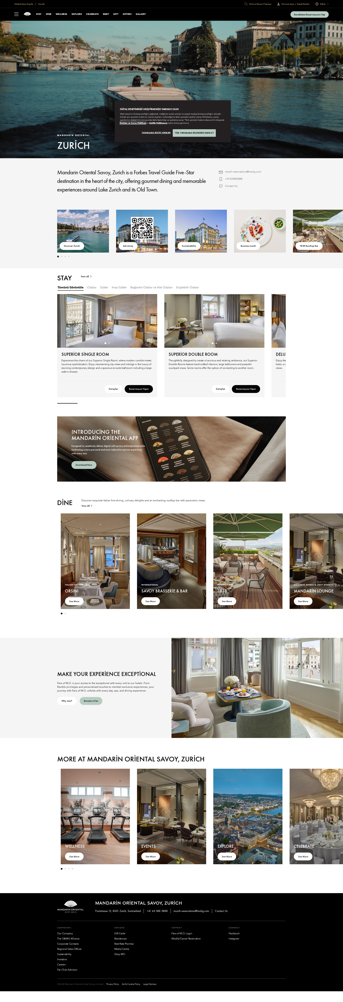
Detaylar (113, 388)
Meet (106, 14)
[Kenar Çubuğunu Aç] (16, 14)
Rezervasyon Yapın (139, 388)
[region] (173, 121)
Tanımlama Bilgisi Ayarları (156, 132)
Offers (127, 14)
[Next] (275, 230)
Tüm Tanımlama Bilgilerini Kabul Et (194, 133)
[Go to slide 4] (69, 256)
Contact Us (231, 186)
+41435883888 (233, 179)
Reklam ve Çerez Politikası (133, 123)
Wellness (61, 14)
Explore (77, 14)
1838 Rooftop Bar (309, 245)
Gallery (141, 14)
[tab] (71, 288)
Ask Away (128, 245)
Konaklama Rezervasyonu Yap (309, 14)
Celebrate (92, 14)
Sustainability (189, 245)
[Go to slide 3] (65, 256)
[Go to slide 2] (61, 256)
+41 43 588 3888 (157, 911)
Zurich (41, 4)
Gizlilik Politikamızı (158, 123)
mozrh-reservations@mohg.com (243, 172)
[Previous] (67, 230)
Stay (39, 14)
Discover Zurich (72, 245)
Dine (48, 14)
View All (85, 276)
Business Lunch (248, 245)
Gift (115, 14)
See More (74, 601)
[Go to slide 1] (58, 256)
